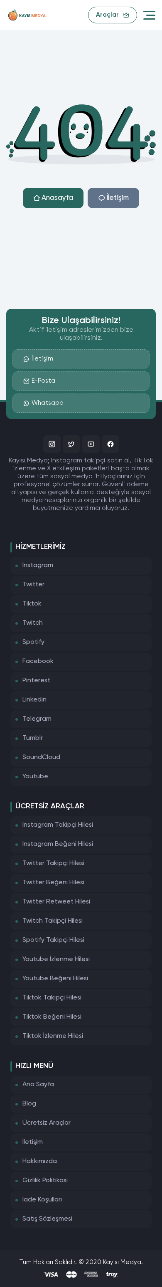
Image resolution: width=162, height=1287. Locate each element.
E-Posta (43, 381)
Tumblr (32, 738)
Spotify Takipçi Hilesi (53, 940)
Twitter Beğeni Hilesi (53, 882)
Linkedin (34, 699)
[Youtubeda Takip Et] (91, 444)
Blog (29, 1103)
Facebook (38, 661)
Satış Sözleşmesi (47, 1219)
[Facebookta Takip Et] (110, 444)
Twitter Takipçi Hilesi (53, 863)
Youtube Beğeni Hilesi (55, 978)
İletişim (117, 198)
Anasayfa (57, 198)
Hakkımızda (39, 1161)
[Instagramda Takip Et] (52, 444)
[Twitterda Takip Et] (71, 444)
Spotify (33, 642)
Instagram (37, 565)
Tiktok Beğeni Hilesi (51, 1017)
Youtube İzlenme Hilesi (56, 959)
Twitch (32, 623)
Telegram (37, 719)
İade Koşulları (42, 1199)
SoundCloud (41, 757)
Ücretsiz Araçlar (46, 1123)
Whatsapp (48, 403)
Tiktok (32, 604)
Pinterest (36, 680)
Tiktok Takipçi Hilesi (51, 997)
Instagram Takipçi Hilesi (57, 825)
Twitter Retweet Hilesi (56, 901)
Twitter (33, 584)
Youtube (35, 776)
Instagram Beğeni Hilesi (57, 844)
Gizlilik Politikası (45, 1180)
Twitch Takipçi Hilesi (52, 921)
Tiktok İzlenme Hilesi (52, 1036)
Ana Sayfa (38, 1084)
